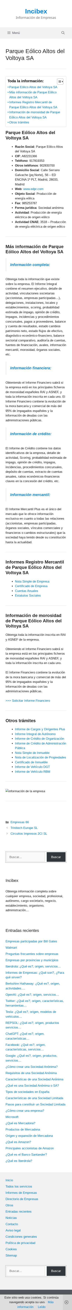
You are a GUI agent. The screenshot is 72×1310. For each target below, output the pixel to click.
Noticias (11, 1218)
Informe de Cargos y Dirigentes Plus (40, 729)
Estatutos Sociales (28, 595)
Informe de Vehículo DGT (32, 767)
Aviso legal (13, 1230)
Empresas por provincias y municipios (32, 960)
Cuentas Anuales (26, 591)
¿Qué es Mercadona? (20, 1123)
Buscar (56, 857)
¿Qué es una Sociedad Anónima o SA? (32, 1085)
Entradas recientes (19, 1211)
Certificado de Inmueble (31, 762)
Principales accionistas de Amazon (30, 1148)
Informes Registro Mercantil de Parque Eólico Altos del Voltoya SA (33, 105)
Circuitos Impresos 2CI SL (29, 833)
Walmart (11, 947)
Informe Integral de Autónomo (35, 734)
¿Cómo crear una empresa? (25, 1110)
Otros (9, 1205)
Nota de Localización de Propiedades (40, 757)
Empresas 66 (20, 822)
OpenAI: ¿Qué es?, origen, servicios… (32, 994)
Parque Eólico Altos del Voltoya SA (33, 87)
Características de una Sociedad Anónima (34, 1079)
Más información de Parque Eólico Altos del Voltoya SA (32, 95)
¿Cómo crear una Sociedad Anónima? (32, 1067)
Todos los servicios (19, 1186)
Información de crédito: (31, 434)
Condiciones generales (21, 1236)
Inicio (9, 1180)
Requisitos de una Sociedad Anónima (31, 1073)
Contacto (12, 1224)
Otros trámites (19, 122)
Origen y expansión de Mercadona (29, 1136)
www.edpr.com (33, 189)
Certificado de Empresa (31, 586)
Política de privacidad (20, 1243)
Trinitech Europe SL (24, 828)
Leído (41, 1307)
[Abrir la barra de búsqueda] (63, 33)
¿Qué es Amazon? (18, 1142)
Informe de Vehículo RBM (32, 771)
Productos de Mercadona (23, 1129)
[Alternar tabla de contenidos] (58, 81)
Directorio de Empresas (22, 1199)
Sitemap (11, 1255)
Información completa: (30, 265)
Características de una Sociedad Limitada (34, 1098)
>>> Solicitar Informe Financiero (28, 700)
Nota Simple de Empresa (32, 581)
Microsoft (12, 1117)
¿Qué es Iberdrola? (19, 1161)
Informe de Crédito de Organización (39, 738)
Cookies (11, 1249)
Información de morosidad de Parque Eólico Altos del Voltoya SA (34, 114)
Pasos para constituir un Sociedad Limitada (35, 1104)
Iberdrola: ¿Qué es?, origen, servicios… (33, 966)
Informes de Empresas (21, 1193)
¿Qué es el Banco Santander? (26, 1154)
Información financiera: (30, 368)
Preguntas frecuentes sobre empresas (32, 954)
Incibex (36, 11)
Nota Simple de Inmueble (32, 753)
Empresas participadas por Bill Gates (31, 941)
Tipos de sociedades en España (27, 1092)
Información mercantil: (30, 495)
